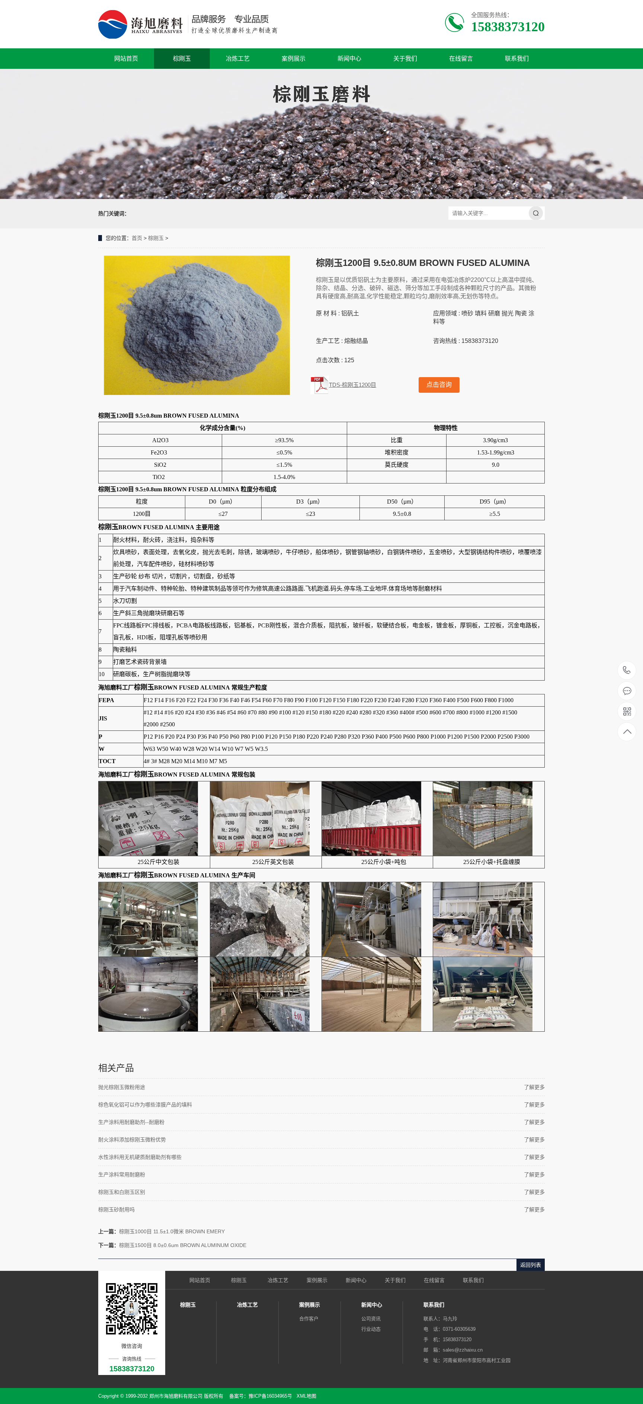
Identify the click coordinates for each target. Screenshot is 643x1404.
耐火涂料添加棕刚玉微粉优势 (132, 1140)
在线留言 (461, 58)
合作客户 (309, 1318)
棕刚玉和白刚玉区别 (121, 1192)
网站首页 (126, 58)
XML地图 (306, 1396)
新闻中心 (349, 58)
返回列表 (530, 1265)
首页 (137, 238)
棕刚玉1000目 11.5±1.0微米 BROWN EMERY (172, 1231)
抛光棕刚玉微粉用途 (121, 1087)
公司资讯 (371, 1318)
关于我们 (405, 58)
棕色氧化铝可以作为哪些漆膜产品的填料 (145, 1105)
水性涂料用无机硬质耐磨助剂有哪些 (140, 1157)
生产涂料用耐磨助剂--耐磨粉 (131, 1122)
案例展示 (293, 58)
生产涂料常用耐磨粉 (121, 1175)
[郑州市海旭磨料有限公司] (194, 24)
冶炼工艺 (238, 58)
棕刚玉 (182, 58)
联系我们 (517, 58)
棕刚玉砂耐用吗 (116, 1209)
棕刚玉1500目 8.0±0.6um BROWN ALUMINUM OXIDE (182, 1245)
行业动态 (371, 1329)
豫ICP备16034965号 (270, 1396)
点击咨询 (439, 384)
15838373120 (627, 671)
